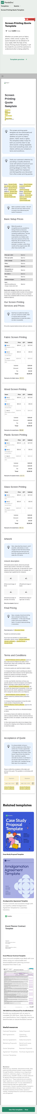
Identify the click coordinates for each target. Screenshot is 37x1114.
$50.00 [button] (21, 430)
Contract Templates (9, 1055)
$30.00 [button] (22, 378)
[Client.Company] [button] (24, 189)
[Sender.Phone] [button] (13, 188)
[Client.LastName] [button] (26, 186)
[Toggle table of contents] (2, 76)
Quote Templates (8, 1048)
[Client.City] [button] (28, 197)
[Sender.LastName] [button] (7, 113)
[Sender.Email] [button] (12, 189)
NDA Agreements (8, 1034)
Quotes (16, 6)
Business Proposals (25, 1048)
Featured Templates (9, 1031)
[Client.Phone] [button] (28, 191)
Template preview (17, 59)
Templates (5, 6)
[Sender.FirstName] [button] (7, 111)
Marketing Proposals (10, 1043)
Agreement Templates (10, 1052)
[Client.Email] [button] (27, 193)
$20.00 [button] (22, 475)
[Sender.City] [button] (13, 193)
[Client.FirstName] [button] (8, 116)
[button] (11, 783)
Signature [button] (11, 778)
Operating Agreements (23, 1035)
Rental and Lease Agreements (25, 1044)
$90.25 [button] (21, 528)
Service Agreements (9, 1040)
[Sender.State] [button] (8, 195)
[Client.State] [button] (23, 198)
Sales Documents (25, 1040)
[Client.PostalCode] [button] (25, 200)
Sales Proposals (24, 1031)
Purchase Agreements (26, 1052)
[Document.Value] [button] (19, 630)
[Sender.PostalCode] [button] (9, 197)
